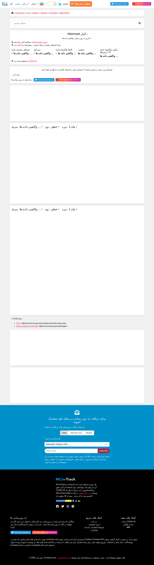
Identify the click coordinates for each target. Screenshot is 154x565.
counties (53, 13)
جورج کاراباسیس (85, 493)
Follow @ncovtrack (142, 4)
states (35, 13)
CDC (18, 323)
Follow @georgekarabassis (68, 80)
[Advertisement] (77, 103)
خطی (54, 126)
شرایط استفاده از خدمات (94, 527)
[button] (43, 3)
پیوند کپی (16, 75)
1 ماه (72, 126)
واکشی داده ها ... (30, 126)
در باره (94, 522)
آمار (11, 4)
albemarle (64, 13)
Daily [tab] (64, 433)
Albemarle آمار (76, 33)
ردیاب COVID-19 (128, 522)
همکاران (94, 530)
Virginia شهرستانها (39, 42)
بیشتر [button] (33, 4)
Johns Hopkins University (27, 326)
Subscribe (103, 451)
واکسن (17, 4)
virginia (43, 13)
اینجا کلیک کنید (19, 45)
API (128, 527)
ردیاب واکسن (128, 524)
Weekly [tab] (89, 433)
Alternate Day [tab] (76, 433)
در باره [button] (25, 4)
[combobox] (77, 444)
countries (19, 13)
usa (28, 13)
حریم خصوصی (94, 524)
